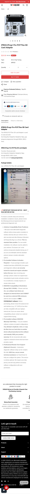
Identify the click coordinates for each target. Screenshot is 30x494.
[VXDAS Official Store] (15, 5)
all (8, 9)
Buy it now (15, 77)
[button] (27, 5)
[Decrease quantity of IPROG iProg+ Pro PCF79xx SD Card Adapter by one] (9, 67)
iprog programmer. (17, 157)
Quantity (3, 67)
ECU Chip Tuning (16, 60)
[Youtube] (5, 481)
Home (2, 9)
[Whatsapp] (8, 481)
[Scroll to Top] (27, 485)
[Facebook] (1, 481)
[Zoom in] (25, 35)
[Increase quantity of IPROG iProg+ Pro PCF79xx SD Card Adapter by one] (27, 67)
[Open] (4, 490)
